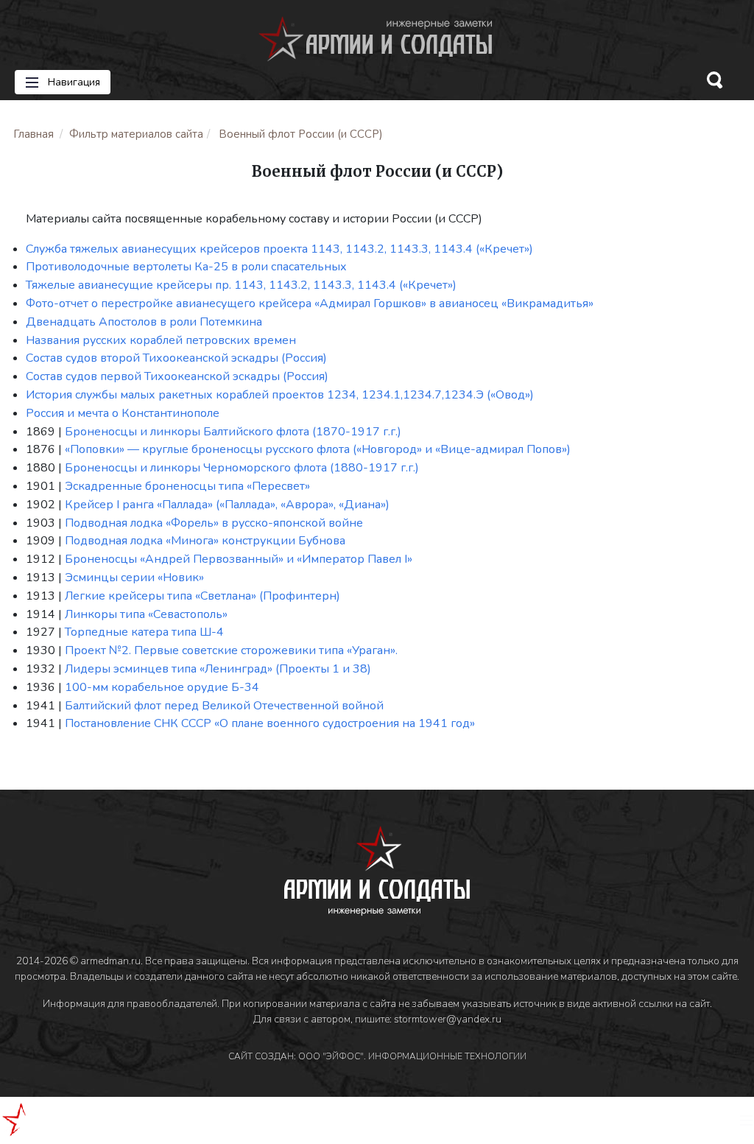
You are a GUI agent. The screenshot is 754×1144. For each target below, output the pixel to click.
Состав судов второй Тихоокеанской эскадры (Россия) (176, 358)
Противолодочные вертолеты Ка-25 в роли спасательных (186, 267)
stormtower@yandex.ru (447, 1019)
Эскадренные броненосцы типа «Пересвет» (187, 486)
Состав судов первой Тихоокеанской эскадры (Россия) (177, 376)
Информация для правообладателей (130, 1004)
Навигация (72, 82)
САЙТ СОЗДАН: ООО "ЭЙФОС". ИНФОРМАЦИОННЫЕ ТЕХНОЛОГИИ (377, 1056)
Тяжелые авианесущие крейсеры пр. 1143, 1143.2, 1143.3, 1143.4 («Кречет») (241, 285)
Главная (33, 134)
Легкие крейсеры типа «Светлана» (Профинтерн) (202, 596)
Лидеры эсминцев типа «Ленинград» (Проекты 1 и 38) (218, 669)
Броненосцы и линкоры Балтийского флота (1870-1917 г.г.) (233, 432)
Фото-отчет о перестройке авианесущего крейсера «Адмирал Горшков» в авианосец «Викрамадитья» (309, 303)
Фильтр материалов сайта (136, 134)
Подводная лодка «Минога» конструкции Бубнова (205, 541)
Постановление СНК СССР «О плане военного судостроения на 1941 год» (270, 723)
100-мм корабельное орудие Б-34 (162, 687)
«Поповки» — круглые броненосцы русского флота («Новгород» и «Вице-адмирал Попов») (318, 449)
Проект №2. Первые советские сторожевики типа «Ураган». (231, 650)
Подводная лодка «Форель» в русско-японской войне (214, 523)
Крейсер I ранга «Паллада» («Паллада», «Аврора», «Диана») (227, 504)
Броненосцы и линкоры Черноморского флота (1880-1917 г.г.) (242, 468)
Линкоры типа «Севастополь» (146, 614)
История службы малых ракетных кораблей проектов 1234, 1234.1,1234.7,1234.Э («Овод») (280, 395)
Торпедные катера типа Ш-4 (144, 632)
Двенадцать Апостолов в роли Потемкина (144, 322)
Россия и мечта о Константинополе (122, 413)
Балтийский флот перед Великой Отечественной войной (224, 706)
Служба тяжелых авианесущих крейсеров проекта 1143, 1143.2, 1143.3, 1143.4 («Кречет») (279, 249)
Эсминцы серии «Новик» (134, 577)
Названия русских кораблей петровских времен (161, 340)
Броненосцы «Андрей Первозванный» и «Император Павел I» (238, 559)
